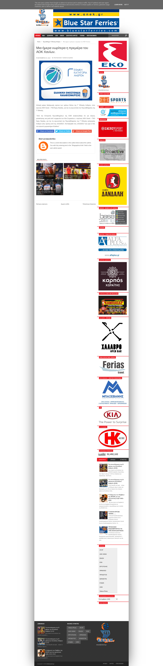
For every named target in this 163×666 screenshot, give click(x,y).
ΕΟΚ (101, 562)
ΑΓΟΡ (101, 550)
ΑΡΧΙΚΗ (105, 663)
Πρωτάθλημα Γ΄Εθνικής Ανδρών (63, 58)
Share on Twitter (64, 131)
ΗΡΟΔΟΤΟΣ (103, 574)
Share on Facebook (46, 131)
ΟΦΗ (101, 587)
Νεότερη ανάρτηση (41, 204)
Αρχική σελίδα (65, 204)
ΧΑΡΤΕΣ (111, 663)
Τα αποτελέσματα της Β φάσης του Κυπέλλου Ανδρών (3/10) (52, 629)
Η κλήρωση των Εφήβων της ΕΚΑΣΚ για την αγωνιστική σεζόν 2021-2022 (53, 652)
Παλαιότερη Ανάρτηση (89, 204)
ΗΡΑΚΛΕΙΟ (103, 570)
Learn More (118, 4)
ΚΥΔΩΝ (102, 583)
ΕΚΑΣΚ (102, 558)
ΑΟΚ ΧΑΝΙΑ (103, 554)
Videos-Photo (104, 591)
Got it (126, 4)
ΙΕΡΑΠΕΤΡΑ (103, 579)
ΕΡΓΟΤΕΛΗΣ (103, 566)
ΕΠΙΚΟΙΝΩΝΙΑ (119, 663)
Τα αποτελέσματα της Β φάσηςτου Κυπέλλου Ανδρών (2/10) (54, 640)
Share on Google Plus (83, 131)
